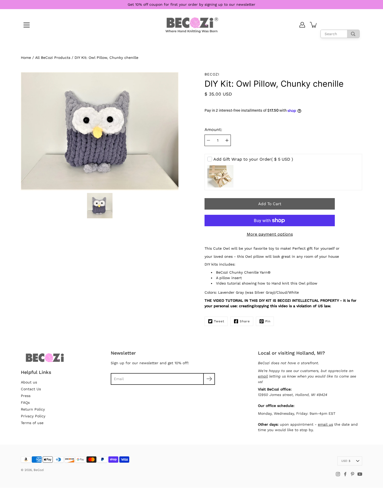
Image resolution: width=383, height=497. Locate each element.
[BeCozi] (192, 25)
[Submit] (209, 379)
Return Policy (33, 409)
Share (245, 321)
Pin (267, 321)
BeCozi (39, 470)
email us (325, 424)
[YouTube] (359, 474)
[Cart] (314, 25)
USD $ (345, 461)
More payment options (270, 234)
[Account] (302, 25)
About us (29, 382)
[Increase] (227, 140)
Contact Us (31, 389)
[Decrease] (208, 140)
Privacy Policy (33, 416)
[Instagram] (338, 474)
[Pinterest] (352, 474)
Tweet (219, 321)
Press (25, 396)
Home (26, 57)
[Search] (353, 34)
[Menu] (26, 25)
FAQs (25, 402)
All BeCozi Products (52, 57)
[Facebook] (345, 474)
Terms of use (32, 423)
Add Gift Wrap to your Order (253, 159)
